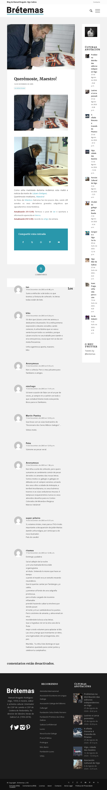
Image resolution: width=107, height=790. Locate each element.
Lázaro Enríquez (39, 193)
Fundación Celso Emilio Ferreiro (53, 712)
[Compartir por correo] (58, 242)
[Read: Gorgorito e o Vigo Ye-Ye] (87, 233)
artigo (46, 219)
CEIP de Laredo (17, 707)
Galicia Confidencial (48, 724)
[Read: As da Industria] (87, 317)
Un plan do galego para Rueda (94, 207)
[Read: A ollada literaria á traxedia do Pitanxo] (87, 116)
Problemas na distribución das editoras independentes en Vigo (92, 700)
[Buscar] (89, 10)
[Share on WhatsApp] (41, 242)
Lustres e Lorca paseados (95, 93)
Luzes (42, 729)
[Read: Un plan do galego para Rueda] (87, 203)
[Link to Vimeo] (89, 782)
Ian (54, 212)
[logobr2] (25, 10)
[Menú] (96, 10)
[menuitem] (96, 2)
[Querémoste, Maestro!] (41, 46)
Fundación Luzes (47, 751)
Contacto (96, 2)
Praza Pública (45, 738)
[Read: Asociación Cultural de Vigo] (87, 178)
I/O (27, 783)
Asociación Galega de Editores (52, 703)
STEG (42, 756)
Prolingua (44, 742)
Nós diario (44, 747)
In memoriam (19, 88)
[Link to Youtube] (85, 782)
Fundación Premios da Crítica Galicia (52, 718)
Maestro (40, 196)
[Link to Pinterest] (81, 782)
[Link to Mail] (94, 782)
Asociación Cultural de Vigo (95, 180)
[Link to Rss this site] (98, 782)
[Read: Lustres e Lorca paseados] (87, 91)
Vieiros (38, 215)
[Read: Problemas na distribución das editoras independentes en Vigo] (87, 56)
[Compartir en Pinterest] (50, 242)
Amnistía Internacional (49, 691)
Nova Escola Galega (48, 733)
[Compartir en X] (32, 242)
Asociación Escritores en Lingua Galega (53, 697)
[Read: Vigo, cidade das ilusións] (87, 151)
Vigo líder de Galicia (94, 262)
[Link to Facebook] (73, 782)
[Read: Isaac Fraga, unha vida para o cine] (87, 284)
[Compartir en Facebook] (23, 242)
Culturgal (43, 708)
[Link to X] (69, 782)
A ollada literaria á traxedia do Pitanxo (90, 732)
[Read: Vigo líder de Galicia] (87, 260)
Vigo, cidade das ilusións (90, 748)
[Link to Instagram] (77, 782)
